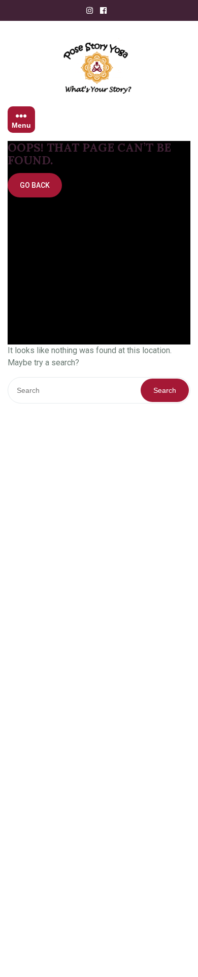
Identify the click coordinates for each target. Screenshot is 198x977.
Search (164, 390)
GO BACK (35, 185)
